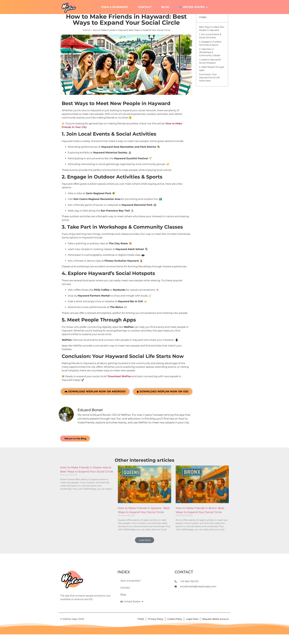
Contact (145, 7)
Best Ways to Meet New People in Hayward (211, 28)
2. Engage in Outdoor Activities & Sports (210, 43)
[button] (144, 540)
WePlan (86, 30)
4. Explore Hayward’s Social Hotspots (210, 61)
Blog (165, 7)
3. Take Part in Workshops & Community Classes (209, 52)
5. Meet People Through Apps (211, 68)
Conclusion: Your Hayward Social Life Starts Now (209, 77)
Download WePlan (119, 376)
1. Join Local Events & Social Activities (210, 36)
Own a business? (114, 7)
